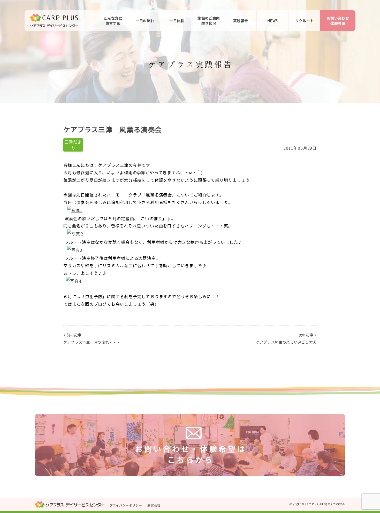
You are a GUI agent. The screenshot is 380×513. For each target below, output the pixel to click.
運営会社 (154, 505)
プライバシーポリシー (125, 505)
